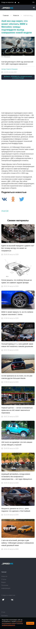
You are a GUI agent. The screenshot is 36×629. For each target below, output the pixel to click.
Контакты (4, 615)
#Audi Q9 (4, 211)
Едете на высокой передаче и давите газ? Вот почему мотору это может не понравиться (17, 248)
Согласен (30, 623)
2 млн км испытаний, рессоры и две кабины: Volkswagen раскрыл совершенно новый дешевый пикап (17, 542)
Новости (4, 576)
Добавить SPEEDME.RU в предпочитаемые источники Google (18, 77)
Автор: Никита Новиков (9, 69)
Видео (3, 582)
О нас (3, 612)
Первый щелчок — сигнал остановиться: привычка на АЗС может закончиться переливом (17, 410)
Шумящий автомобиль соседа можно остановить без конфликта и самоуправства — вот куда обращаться (16, 476)
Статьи (3, 579)
